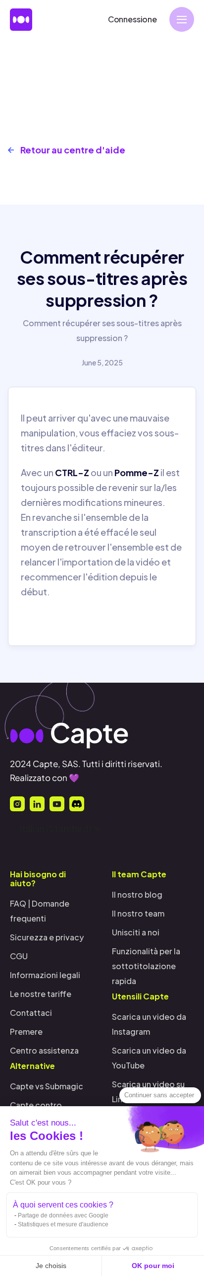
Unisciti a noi (135, 932)
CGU (19, 956)
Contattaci (31, 1012)
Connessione (132, 19)
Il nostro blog (137, 894)
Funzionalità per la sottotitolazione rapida (146, 966)
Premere (26, 1031)
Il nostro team (138, 913)
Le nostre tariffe (40, 994)
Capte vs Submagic (46, 1086)
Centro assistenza (44, 1050)
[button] (181, 19)
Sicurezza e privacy (47, 937)
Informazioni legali (45, 975)
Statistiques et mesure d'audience (63, 1224)
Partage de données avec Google (63, 1215)
